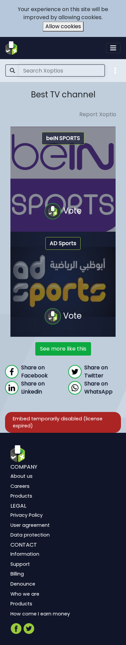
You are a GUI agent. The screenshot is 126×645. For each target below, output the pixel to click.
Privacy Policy (26, 515)
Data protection (30, 535)
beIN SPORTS (63, 138)
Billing (17, 573)
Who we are (24, 593)
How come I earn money (40, 613)
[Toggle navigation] (113, 48)
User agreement (30, 525)
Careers (20, 486)
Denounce (22, 584)
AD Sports (63, 243)
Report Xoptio (97, 114)
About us (21, 476)
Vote (71, 210)
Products (21, 496)
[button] (115, 70)
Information (24, 554)
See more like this (63, 349)
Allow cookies (63, 26)
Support (20, 564)
